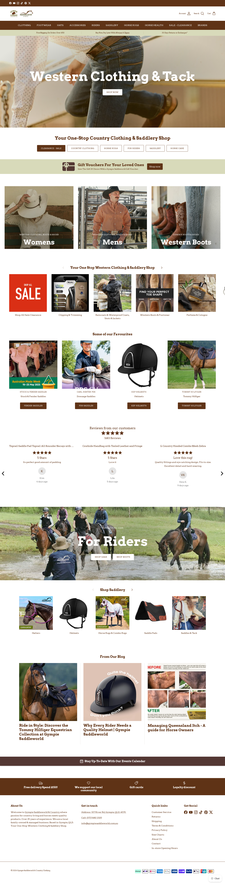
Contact (156, 843)
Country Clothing (82, 148)
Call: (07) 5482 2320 (91, 817)
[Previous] (3, 473)
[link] (112, 166)
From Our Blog (112, 657)
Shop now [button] (154, 166)
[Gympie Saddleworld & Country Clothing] (21, 13)
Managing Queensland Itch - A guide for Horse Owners (176, 727)
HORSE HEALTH (154, 25)
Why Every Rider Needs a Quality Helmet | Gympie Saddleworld (107, 729)
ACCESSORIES (77, 25)
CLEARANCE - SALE (51, 148)
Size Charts (158, 834)
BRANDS (202, 25)
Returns (156, 816)
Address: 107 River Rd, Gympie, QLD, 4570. (103, 812)
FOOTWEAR (44, 25)
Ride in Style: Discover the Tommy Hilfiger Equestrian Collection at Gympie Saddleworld (45, 732)
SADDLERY (112, 25)
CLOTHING (24, 25)
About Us (157, 839)
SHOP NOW (113, 92)
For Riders (134, 148)
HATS (60, 25)
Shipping (157, 821)
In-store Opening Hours (165, 848)
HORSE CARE (177, 148)
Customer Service (161, 812)
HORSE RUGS (131, 25)
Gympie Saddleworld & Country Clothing (33, 870)
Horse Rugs (111, 148)
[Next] (221, 473)
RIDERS (96, 25)
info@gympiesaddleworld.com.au (99, 823)
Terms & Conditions (162, 825)
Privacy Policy (159, 830)
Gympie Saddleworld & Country (42, 812)
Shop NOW (113, 557)
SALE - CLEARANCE (180, 25)
